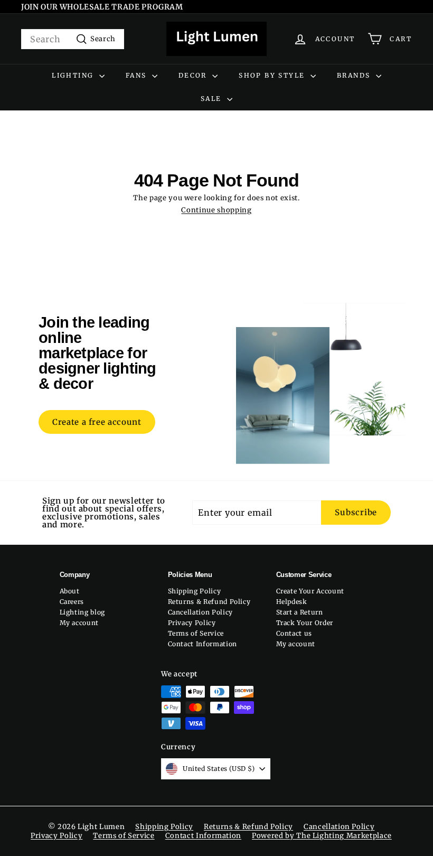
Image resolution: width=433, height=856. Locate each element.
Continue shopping (216, 210)
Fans (137, 75)
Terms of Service (196, 633)
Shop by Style (273, 75)
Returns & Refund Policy (209, 602)
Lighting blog (82, 612)
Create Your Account (310, 591)
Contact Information (202, 644)
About (70, 591)
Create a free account (97, 422)
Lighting (74, 75)
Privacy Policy (192, 623)
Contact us (294, 633)
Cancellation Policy (200, 612)
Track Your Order (304, 623)
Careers (72, 602)
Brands (355, 75)
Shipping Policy (194, 591)
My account (79, 623)
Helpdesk (291, 602)
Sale (212, 99)
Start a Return (299, 612)
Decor (194, 75)
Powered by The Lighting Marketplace (322, 835)
